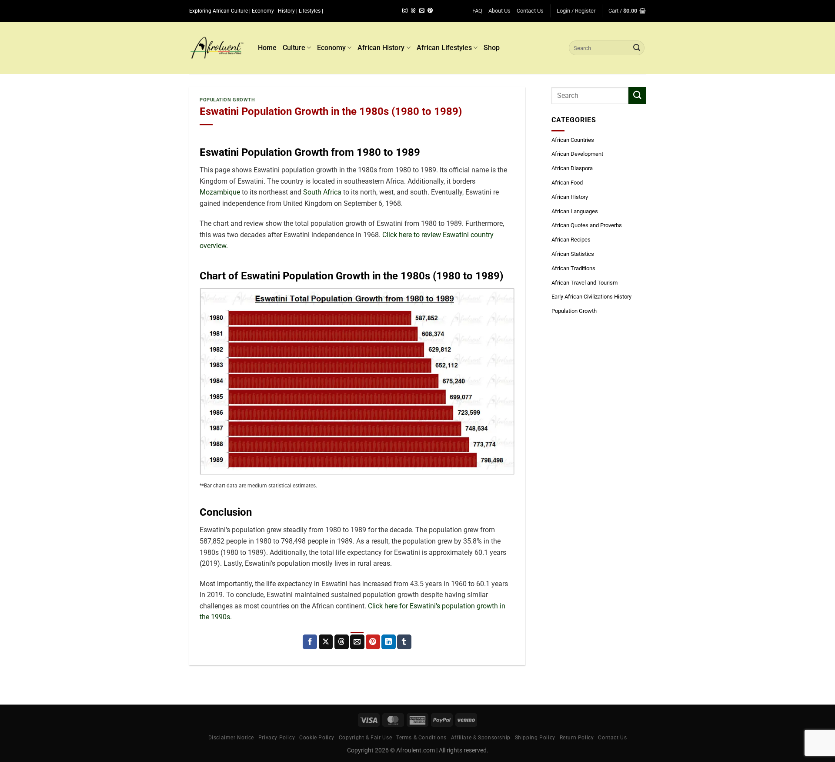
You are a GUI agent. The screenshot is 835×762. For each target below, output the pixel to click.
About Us (499, 10)
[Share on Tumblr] (404, 641)
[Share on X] (326, 641)
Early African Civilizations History (591, 296)
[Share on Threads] (341, 641)
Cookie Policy (316, 738)
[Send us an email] (421, 11)
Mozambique (220, 192)
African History (380, 48)
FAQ (477, 10)
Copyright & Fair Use (365, 738)
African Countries (572, 140)
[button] (576, 11)
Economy (331, 48)
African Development (577, 154)
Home (267, 48)
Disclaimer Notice (231, 738)
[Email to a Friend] (357, 641)
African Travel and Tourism (584, 282)
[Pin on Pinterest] (373, 641)
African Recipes (571, 239)
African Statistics (572, 254)
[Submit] (636, 47)
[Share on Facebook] (310, 641)
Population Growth (227, 100)
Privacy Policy (276, 738)
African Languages (574, 211)
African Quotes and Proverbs (586, 225)
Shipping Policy (535, 738)
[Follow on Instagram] (404, 11)
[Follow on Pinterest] (430, 11)
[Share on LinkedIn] (388, 641)
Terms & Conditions (421, 738)
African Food (567, 182)
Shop (492, 48)
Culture (294, 48)
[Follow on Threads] (413, 11)
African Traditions (573, 268)
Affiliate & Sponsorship (481, 738)
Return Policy (577, 738)
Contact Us (530, 10)
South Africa (322, 192)
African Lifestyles (444, 48)
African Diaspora (572, 168)
